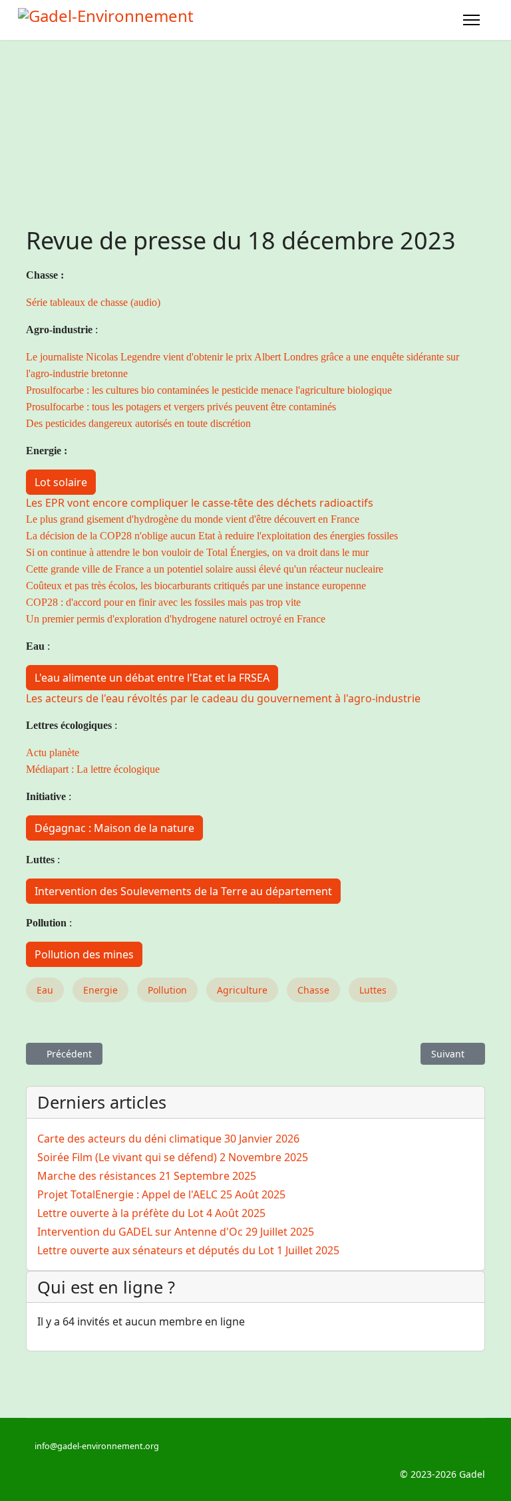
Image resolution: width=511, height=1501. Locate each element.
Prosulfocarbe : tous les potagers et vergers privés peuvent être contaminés (181, 406)
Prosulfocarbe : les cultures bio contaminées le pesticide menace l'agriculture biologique (209, 390)
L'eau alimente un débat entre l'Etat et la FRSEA (152, 677)
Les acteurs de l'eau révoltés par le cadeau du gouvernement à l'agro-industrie (223, 698)
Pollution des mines (84, 954)
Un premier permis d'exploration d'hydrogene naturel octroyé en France (175, 618)
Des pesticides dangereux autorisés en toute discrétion (138, 423)
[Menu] (471, 20)
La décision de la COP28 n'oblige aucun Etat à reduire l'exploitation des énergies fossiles (212, 535)
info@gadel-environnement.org (97, 1446)
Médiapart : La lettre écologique (93, 769)
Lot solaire (61, 482)
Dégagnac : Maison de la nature (114, 828)
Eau (45, 990)
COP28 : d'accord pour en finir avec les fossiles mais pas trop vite (163, 602)
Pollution (167, 990)
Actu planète (52, 752)
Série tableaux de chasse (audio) (93, 302)
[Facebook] (29, 1460)
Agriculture (242, 990)
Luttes (373, 990)
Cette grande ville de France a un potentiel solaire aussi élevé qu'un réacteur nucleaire (204, 569)
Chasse (313, 990)
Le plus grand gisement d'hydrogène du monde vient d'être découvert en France (192, 519)
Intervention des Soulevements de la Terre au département (183, 891)
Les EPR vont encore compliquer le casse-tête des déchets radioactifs (199, 502)
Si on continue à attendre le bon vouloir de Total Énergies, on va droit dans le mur (197, 552)
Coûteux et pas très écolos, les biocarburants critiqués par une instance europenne (196, 585)
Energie (100, 990)
